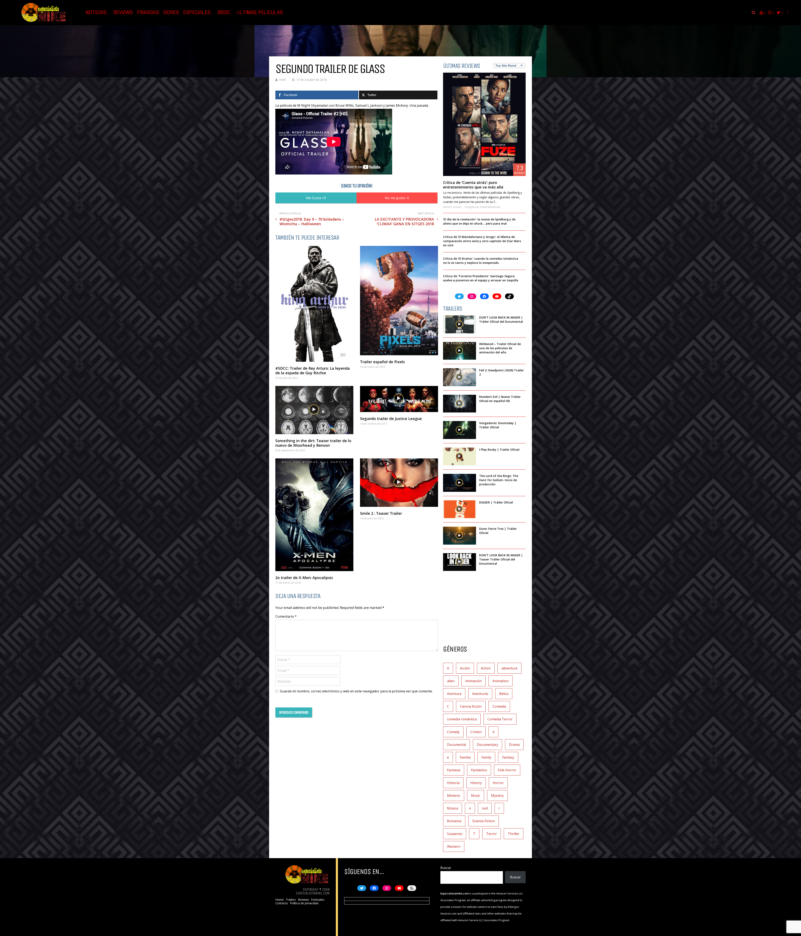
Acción (457, 207)
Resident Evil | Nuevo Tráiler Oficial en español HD (500, 399)
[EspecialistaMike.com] (44, 22)
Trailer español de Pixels (382, 361)
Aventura (454, 693)
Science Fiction (483, 821)
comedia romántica (462, 719)
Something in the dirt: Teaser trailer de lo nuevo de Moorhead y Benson (313, 443)
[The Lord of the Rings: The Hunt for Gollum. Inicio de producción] (459, 483)
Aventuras (480, 693)
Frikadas (148, 12)
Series (171, 12)
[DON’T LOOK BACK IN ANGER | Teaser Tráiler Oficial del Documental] (459, 562)
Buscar (445, 867)
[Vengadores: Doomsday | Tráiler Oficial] (459, 430)
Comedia (499, 706)
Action (486, 668)
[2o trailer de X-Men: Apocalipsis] (314, 514)
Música (452, 808)
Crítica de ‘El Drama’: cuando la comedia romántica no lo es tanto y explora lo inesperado (480, 261)
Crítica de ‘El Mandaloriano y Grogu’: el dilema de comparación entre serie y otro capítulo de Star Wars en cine (482, 241)
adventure (509, 668)
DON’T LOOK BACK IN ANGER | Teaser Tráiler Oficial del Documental (501, 559)
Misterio (453, 795)
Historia (453, 782)
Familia (465, 757)
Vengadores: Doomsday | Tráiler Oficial (497, 425)
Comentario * (286, 616)
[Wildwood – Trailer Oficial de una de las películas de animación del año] (459, 351)
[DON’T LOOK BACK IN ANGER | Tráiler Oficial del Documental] (459, 324)
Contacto (281, 903)
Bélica (503, 693)
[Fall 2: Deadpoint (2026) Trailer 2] (459, 377)
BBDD (223, 12)
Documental (456, 744)
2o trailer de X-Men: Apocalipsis (304, 577)
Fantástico (479, 770)
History (476, 782)
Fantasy (508, 757)
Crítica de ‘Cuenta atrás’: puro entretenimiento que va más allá (473, 185)
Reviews (123, 12)
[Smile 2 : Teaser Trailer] (399, 482)
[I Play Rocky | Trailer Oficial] (459, 456)
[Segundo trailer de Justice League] (399, 399)
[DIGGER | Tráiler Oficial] (459, 509)
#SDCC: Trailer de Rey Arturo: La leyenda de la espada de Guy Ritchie (312, 370)
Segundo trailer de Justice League (391, 418)
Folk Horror (507, 770)
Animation (500, 681)
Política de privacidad (304, 903)
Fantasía (453, 770)
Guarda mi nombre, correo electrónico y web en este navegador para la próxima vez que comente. (356, 691)
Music (475, 795)
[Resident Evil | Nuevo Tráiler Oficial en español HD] (459, 404)
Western (453, 846)
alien (451, 681)
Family (486, 757)
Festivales (317, 899)
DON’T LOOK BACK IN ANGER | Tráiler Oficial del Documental (501, 319)
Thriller (513, 833)
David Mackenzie (490, 207)
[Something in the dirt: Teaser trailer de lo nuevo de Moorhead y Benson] (314, 410)
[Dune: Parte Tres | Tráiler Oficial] (459, 536)
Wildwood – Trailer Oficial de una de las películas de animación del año (500, 348)
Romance (454, 821)
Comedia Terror (500, 719)
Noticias (96, 12)
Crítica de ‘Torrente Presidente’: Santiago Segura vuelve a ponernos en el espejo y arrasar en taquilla (480, 278)
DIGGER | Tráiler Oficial (496, 502)
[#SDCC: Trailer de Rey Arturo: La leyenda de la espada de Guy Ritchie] (314, 304)
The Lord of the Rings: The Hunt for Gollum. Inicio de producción (498, 480)
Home (279, 899)
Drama (514, 744)
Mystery (497, 795)
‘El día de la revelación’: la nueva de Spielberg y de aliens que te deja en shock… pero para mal (479, 221)
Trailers (291, 899)
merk (282, 80)
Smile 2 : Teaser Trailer (381, 513)
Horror (498, 782)
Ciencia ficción (471, 706)
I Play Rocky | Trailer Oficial (499, 450)
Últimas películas (260, 12)
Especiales (196, 12)
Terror (491, 833)
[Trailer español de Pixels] (399, 300)
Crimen (476, 732)
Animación (473, 681)
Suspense (454, 833)
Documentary (487, 744)
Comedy (453, 732)
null (485, 808)
